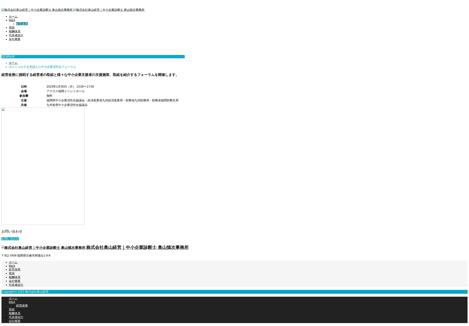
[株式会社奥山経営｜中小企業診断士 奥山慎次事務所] (91, 9)
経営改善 (22, 23)
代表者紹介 (16, 35)
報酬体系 (15, 31)
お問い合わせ (10, 238)
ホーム (13, 16)
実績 (12, 27)
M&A (12, 20)
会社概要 (15, 39)
